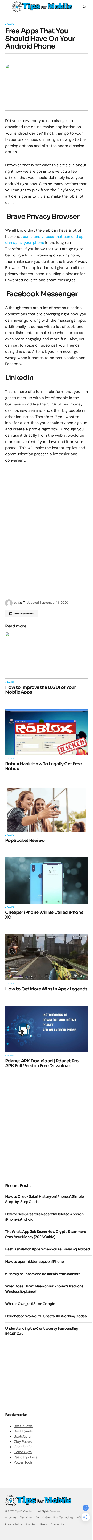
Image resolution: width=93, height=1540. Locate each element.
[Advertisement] (46, 1125)
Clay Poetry (23, 1441)
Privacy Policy (13, 1524)
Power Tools (23, 1462)
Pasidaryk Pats (25, 1457)
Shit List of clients (36, 1524)
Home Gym (23, 1452)
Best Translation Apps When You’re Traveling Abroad (47, 1249)
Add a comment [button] (24, 613)
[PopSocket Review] (46, 808)
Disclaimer (26, 1517)
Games (10, 24)
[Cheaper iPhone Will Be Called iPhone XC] (46, 880)
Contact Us (57, 1524)
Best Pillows (23, 1426)
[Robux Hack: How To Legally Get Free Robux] (46, 732)
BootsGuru (22, 1436)
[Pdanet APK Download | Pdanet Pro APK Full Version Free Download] (46, 1029)
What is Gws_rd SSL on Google (30, 1304)
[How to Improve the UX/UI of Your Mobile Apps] (46, 655)
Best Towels (23, 1431)
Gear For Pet (24, 1446)
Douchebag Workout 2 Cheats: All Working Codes (46, 1316)
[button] (7, 6)
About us (10, 1517)
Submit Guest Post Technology (55, 1517)
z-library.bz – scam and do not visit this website (42, 1274)
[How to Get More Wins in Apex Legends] (46, 957)
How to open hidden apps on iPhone (34, 1261)
